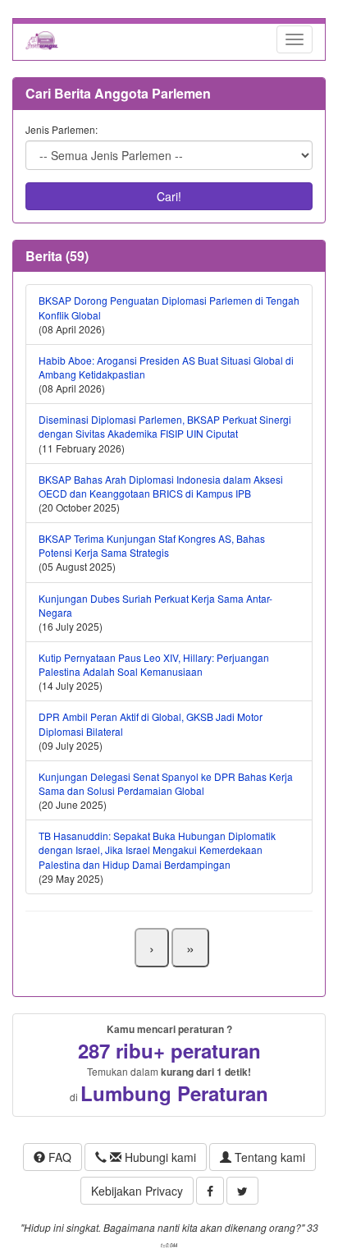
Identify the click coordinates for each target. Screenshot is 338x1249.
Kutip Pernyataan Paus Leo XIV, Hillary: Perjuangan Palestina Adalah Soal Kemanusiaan (154, 664)
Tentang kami (268, 1157)
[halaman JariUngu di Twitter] (242, 1191)
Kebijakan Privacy (137, 1190)
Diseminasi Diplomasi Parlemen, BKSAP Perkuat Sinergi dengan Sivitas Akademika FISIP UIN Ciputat (165, 426)
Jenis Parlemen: (61, 129)
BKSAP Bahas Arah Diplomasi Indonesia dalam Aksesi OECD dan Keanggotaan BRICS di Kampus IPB (161, 486)
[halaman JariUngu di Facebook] (210, 1191)
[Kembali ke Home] (42, 39)
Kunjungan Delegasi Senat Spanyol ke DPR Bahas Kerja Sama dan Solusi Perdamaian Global (166, 783)
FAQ (58, 1157)
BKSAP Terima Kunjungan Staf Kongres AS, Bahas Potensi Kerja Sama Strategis (152, 545)
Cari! (169, 196)
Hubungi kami (158, 1157)
